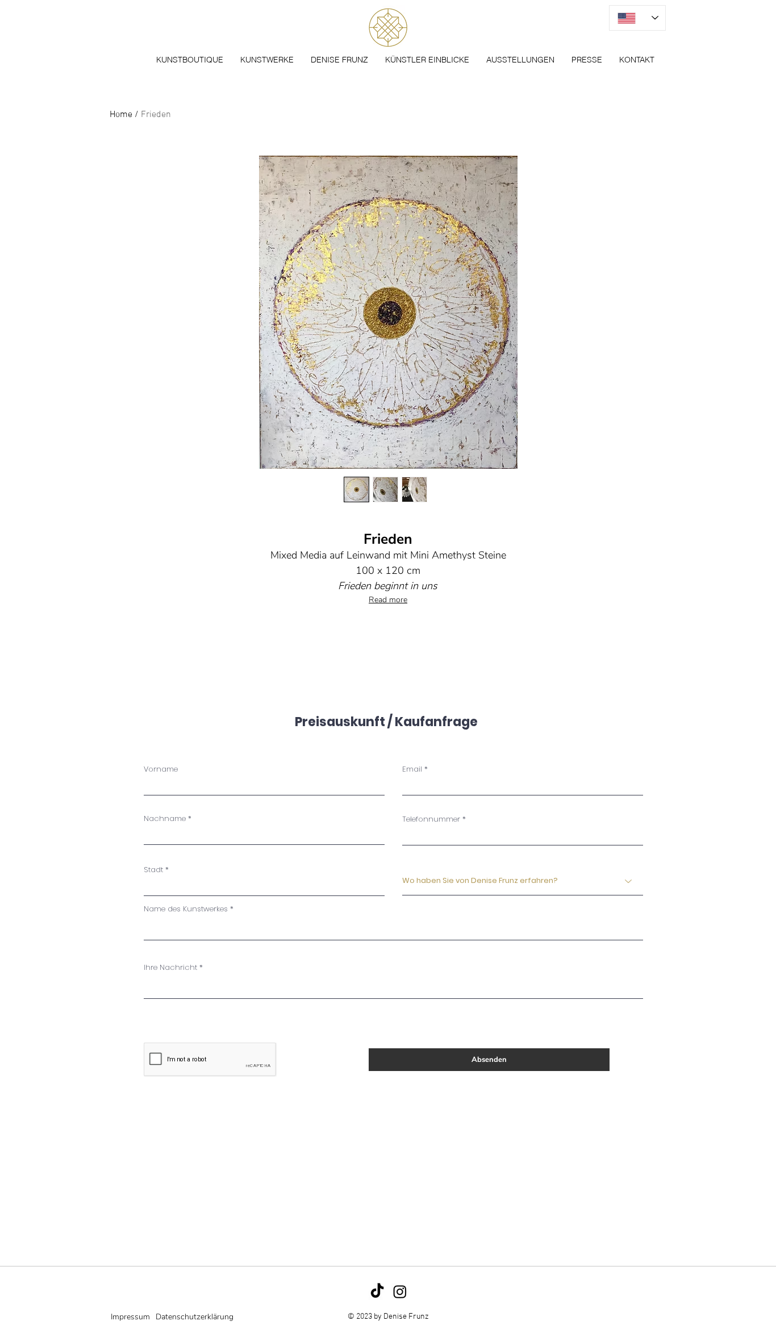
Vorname (161, 769)
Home (121, 114)
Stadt (153, 869)
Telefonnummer (431, 819)
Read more (388, 599)
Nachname (165, 818)
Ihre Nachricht (170, 967)
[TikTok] (377, 1291)
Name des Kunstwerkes (186, 909)
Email (412, 769)
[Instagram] (399, 1291)
